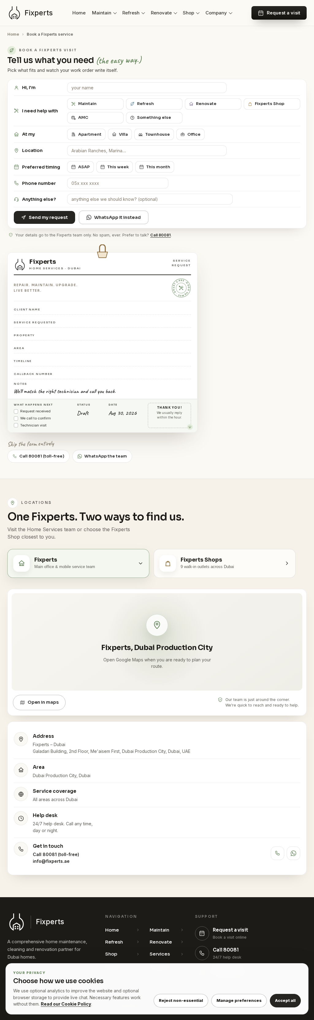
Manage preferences (239, 1000)
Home (79, 13)
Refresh (131, 13)
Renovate (161, 13)
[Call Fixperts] (277, 853)
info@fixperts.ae (51, 861)
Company (216, 13)
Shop (188, 13)
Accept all (285, 1000)
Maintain (101, 13)
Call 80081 (160, 235)
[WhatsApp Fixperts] (293, 853)
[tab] (78, 563)
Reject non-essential (181, 1000)
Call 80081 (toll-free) (56, 854)
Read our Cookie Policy (66, 1003)
